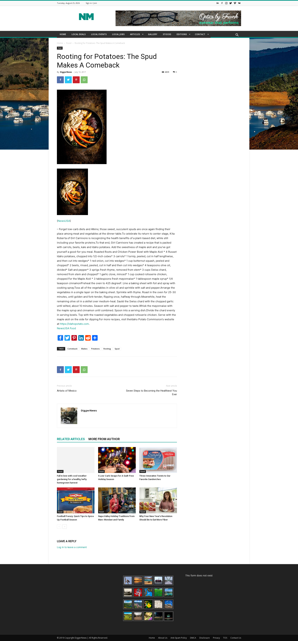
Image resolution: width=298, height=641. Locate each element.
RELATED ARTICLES (71, 439)
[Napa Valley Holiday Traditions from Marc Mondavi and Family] (117, 500)
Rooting (107, 348)
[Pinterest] (76, 79)
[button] (237, 35)
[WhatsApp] (84, 79)
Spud (117, 348)
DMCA (193, 637)
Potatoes (95, 348)
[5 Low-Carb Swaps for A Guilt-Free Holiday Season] (117, 460)
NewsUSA (64, 220)
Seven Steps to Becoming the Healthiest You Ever (151, 392)
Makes (84, 348)
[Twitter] (230, 3)
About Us (162, 637)
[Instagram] (226, 3)
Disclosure (204, 637)
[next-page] (64, 526)
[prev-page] (59, 526)
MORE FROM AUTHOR (104, 439)
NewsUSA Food (66, 328)
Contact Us (235, 637)
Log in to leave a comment (72, 547)
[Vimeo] (235, 3)
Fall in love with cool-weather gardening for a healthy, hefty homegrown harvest (72, 479)
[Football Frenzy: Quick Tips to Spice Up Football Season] (76, 500)
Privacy (216, 637)
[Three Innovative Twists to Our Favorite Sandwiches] (158, 460)
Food (68, 43)
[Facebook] (222, 3)
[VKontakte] (239, 3)
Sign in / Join (91, 3)
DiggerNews (66, 72)
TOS (225, 637)
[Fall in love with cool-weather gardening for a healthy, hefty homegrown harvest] (76, 460)
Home (60, 43)
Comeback (72, 348)
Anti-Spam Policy (179, 637)
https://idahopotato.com (74, 323)
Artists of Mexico (67, 390)
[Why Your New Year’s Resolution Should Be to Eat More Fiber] (158, 500)
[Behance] (218, 3)
